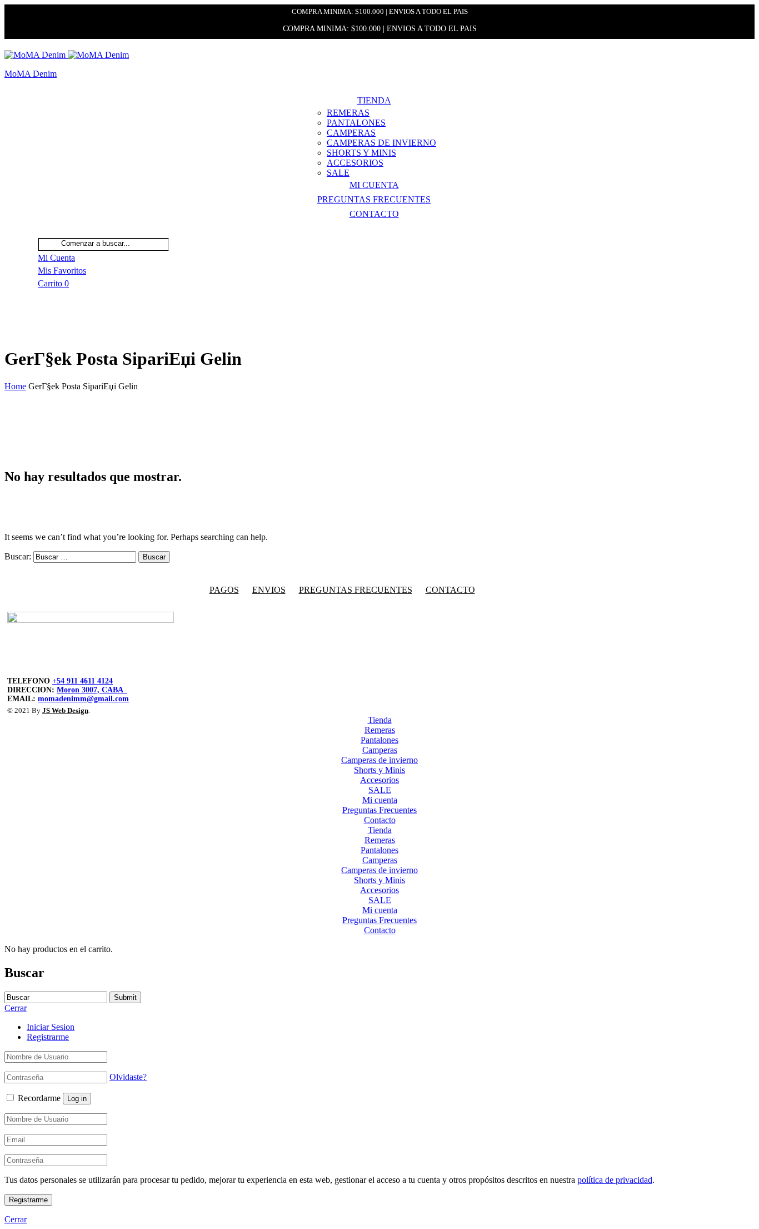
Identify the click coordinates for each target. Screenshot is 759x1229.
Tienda (374, 100)
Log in (77, 1098)
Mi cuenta (374, 185)
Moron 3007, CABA (92, 690)
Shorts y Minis (361, 152)
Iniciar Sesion (50, 1027)
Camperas (351, 132)
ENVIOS (269, 589)
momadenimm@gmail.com (83, 699)
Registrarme (48, 1037)
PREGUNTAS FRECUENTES (355, 589)
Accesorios (355, 162)
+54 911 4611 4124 (82, 681)
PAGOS (224, 589)
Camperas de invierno (381, 142)
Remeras (348, 112)
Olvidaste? (128, 1077)
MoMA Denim (30, 73)
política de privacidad (614, 1180)
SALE (338, 172)
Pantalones (356, 122)
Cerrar (15, 1219)
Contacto (374, 214)
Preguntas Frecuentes (374, 199)
